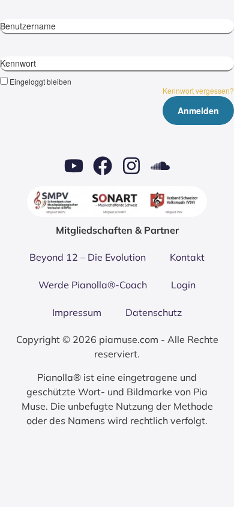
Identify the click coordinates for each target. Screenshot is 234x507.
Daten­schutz (153, 312)
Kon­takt (187, 257)
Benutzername (28, 26)
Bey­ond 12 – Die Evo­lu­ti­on (87, 257)
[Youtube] (73, 165)
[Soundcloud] (160, 165)
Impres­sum (76, 312)
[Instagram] (131, 165)
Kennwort (18, 63)
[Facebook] (102, 165)
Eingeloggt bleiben (40, 81)
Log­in (183, 285)
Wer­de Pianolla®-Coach (92, 285)
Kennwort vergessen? (198, 90)
